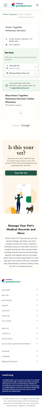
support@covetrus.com (20, 88)
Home (5, 14)
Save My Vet (21, 173)
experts (5, 305)
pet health (6, 290)
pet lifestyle (7, 300)
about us (5, 328)
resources (6, 315)
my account (6, 321)
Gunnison (13, 14)
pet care (5, 295)
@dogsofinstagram (9, 361)
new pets (6, 310)
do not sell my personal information (16, 343)
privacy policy (7, 338)
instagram (6, 356)
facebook (5, 351)
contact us (6, 333)
